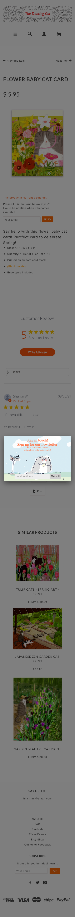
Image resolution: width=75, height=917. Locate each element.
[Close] (71, 436)
